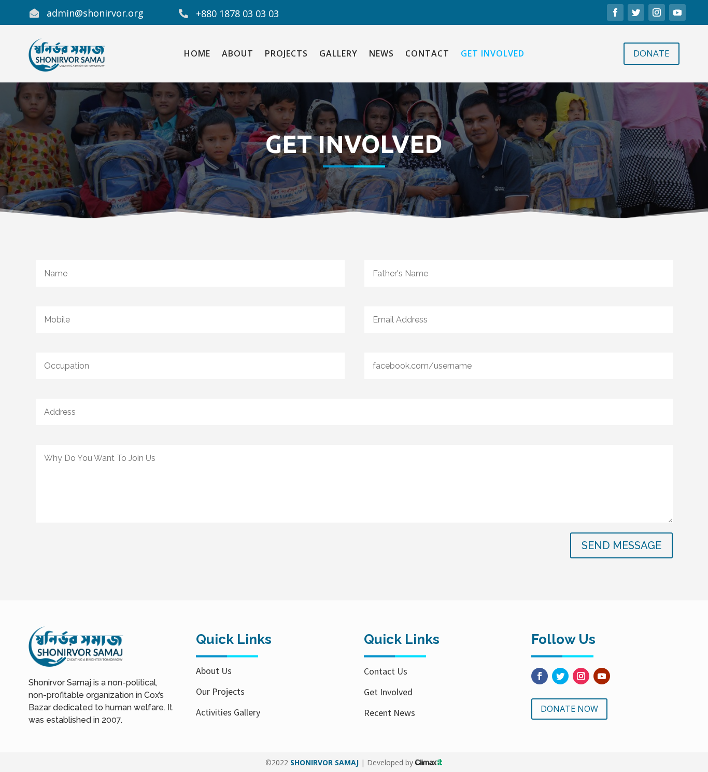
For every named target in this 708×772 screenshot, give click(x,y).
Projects (286, 54)
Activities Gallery (228, 712)
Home (197, 54)
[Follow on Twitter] (636, 12)
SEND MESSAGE (621, 545)
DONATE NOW (569, 708)
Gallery (338, 54)
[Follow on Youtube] (677, 12)
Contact (427, 54)
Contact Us (385, 671)
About (237, 54)
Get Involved (493, 54)
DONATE (651, 53)
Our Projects (220, 691)
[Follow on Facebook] (615, 12)
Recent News (389, 713)
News (381, 54)
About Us (214, 671)
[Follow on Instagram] (656, 12)
